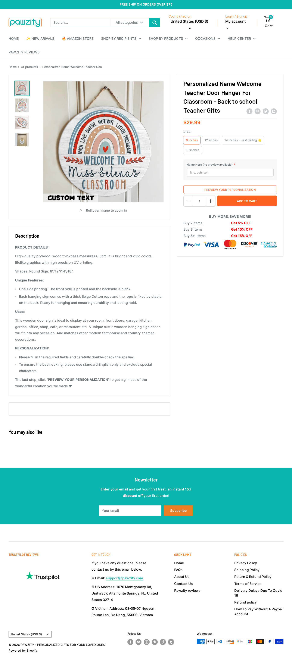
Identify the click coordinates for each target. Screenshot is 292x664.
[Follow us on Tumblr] (171, 642)
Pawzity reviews (187, 590)
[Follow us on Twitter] (139, 642)
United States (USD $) (26, 634)
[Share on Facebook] (249, 111)
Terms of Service (247, 584)
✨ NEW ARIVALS (40, 38)
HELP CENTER (239, 38)
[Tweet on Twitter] (266, 111)
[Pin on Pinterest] (258, 111)
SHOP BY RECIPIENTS (118, 38)
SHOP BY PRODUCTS (166, 38)
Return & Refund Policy (252, 576)
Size (187, 132)
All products (29, 67)
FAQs (178, 570)
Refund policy (245, 602)
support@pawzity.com (124, 578)
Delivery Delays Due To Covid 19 (258, 592)
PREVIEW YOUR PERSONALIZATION (230, 189)
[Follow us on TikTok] (163, 642)
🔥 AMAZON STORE (78, 38)
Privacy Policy (245, 563)
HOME (14, 38)
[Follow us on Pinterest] (155, 642)
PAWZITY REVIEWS (24, 52)
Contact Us (183, 584)
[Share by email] (274, 111)
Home (13, 67)
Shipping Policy (247, 570)
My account (235, 21)
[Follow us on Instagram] (147, 642)
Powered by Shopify (23, 650)
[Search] (154, 22)
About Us (182, 576)
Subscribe (178, 510)
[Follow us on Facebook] (130, 642)
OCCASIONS (205, 38)
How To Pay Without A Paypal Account (258, 611)
